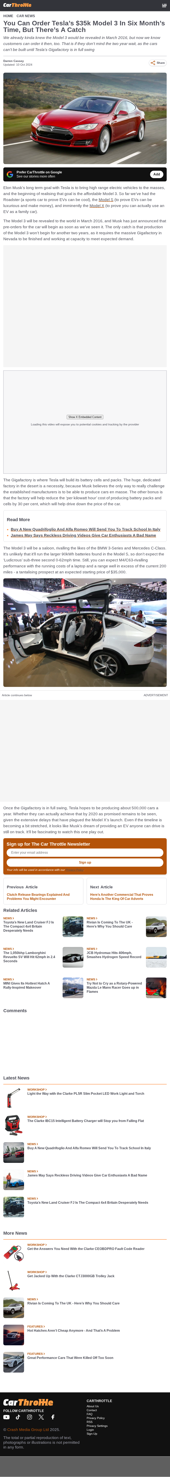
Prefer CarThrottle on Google (39, 172)
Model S (106, 200)
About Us (93, 1406)
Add (156, 174)
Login (90, 1429)
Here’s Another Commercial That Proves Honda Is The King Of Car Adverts (121, 897)
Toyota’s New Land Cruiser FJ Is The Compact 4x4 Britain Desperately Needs (28, 926)
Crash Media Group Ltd (28, 1429)
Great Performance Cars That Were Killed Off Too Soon (70, 1358)
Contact (92, 1410)
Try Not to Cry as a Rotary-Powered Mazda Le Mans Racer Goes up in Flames (114, 987)
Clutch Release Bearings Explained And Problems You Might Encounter (38, 897)
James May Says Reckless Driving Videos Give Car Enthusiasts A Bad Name (83, 535)
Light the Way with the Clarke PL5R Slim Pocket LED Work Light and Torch (85, 1093)
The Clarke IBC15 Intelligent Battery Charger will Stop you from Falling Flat (85, 1121)
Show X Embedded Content (85, 417)
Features (35, 1326)
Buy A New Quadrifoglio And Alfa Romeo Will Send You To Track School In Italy (85, 529)
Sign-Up (92, 1433)
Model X (97, 206)
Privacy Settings (97, 1425)
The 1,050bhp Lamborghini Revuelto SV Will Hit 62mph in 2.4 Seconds (29, 957)
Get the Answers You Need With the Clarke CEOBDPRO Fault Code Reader (85, 1249)
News (7, 918)
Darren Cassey (13, 61)
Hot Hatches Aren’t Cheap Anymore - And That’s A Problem (73, 1330)
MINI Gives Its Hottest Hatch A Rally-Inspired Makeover (26, 985)
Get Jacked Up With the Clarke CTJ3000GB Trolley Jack (70, 1276)
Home (8, 16)
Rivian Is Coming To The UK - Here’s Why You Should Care (110, 924)
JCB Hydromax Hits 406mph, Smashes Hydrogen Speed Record (114, 955)
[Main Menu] (164, 5)
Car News (26, 16)
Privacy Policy (75, 869)
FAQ (89, 1414)
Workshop (36, 1089)
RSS (89, 1421)
